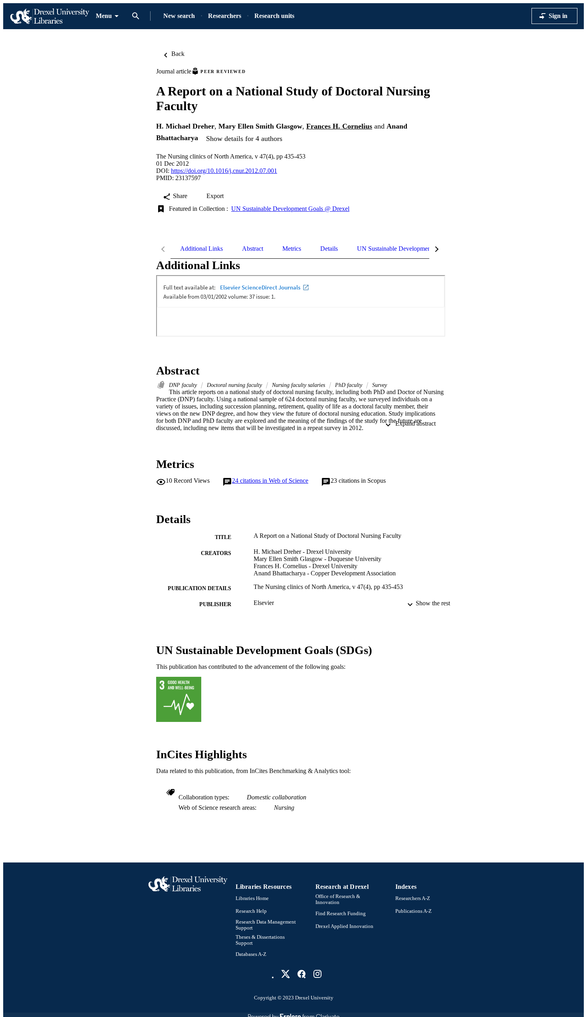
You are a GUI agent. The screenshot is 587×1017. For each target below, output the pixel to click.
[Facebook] (301, 974)
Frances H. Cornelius (339, 126)
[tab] (201, 248)
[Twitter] (286, 974)
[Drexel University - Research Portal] (49, 16)
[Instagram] (317, 974)
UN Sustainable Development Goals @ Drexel (290, 208)
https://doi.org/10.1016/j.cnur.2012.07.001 (224, 170)
